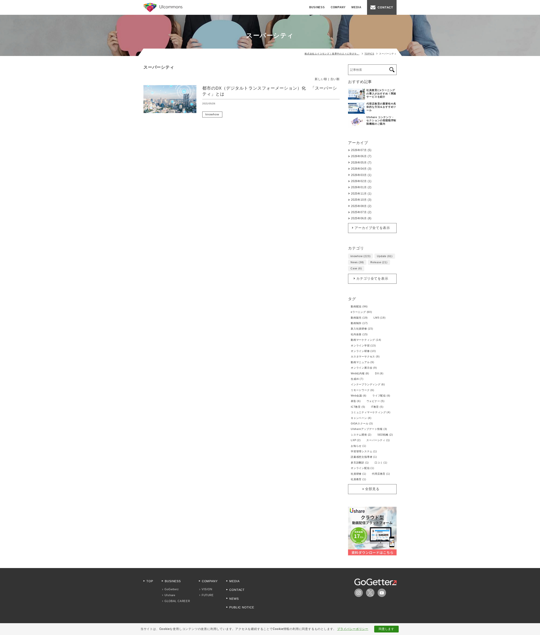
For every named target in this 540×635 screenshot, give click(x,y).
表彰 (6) (356, 401)
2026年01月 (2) (361, 187)
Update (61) (385, 256)
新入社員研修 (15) (362, 328)
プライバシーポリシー (352, 629)
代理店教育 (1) (381, 473)
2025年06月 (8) (361, 218)
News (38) (357, 262)
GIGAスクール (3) (362, 423)
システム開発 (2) (361, 434)
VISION (207, 589)
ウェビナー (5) (376, 401)
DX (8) (379, 373)
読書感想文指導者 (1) (364, 456)
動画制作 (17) (359, 323)
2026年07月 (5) (361, 150)
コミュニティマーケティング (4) (370, 412)
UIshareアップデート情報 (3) (369, 429)
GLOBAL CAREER (177, 601)
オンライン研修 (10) (363, 351)
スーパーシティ (243, 114)
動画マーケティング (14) (366, 339)
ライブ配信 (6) (381, 395)
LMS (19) (379, 317)
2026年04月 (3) (361, 168)
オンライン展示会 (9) (364, 367)
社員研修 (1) (358, 473)
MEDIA (356, 7)
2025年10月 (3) (361, 199)
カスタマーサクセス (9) (365, 356)
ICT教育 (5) (358, 406)
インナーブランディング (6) (368, 384)
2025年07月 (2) (361, 212)
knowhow (212, 114)
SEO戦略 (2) (385, 434)
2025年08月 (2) (361, 206)
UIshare (170, 595)
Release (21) (378, 262)
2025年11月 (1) (361, 193)
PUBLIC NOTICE (241, 607)
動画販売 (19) (359, 317)
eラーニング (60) (361, 312)
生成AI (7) (357, 378)
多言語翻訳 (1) (360, 462)
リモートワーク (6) (362, 390)
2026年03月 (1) (361, 175)
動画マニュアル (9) (362, 362)
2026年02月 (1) (361, 181)
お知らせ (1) (358, 445)
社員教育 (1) (358, 479)
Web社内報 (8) (360, 373)
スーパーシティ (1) (378, 440)
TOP (149, 581)
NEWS (234, 598)
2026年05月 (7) (361, 162)
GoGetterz (172, 589)
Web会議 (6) (358, 395)
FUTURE (208, 595)
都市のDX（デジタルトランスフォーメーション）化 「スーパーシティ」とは (269, 91)
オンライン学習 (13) (363, 345)
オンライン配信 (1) (362, 468)
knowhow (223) (360, 256)
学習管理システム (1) (364, 451)
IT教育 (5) (377, 406)
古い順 (335, 79)
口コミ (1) (381, 462)
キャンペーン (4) (361, 418)
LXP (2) (356, 440)
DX (242, 108)
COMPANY (338, 7)
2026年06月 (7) (361, 156)
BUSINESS (317, 7)
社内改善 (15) (359, 334)
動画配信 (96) (359, 306)
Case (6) (356, 268)
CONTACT (385, 7)
